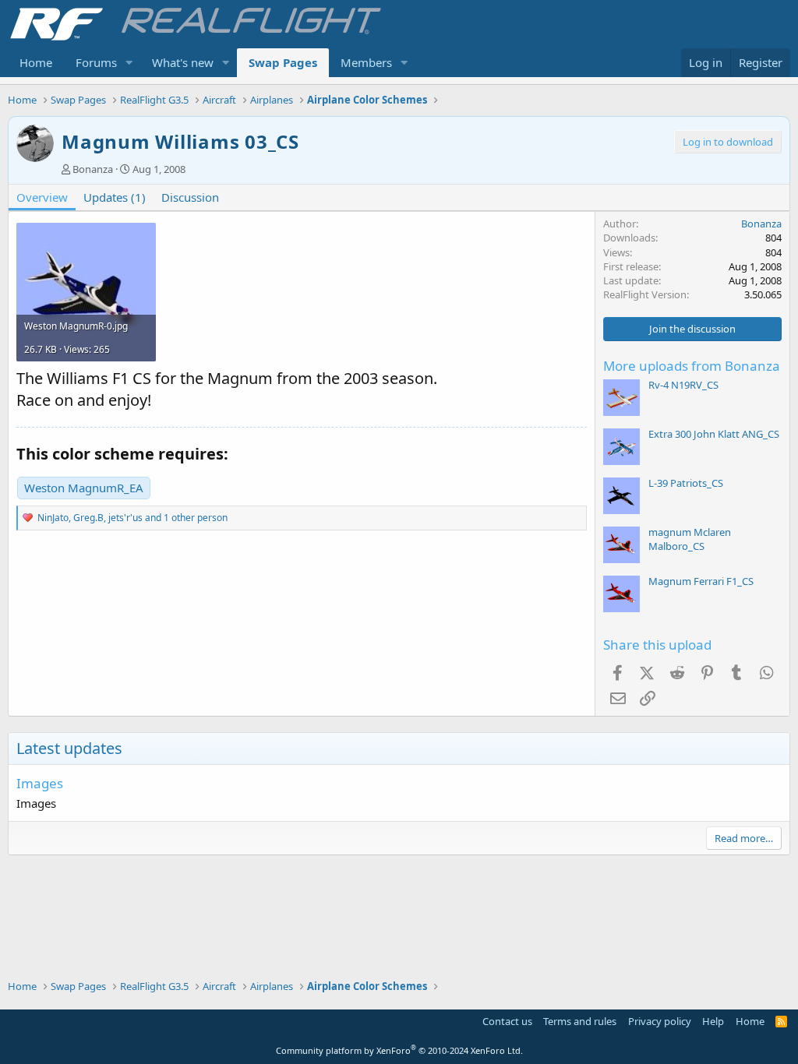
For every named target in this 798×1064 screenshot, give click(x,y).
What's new (183, 62)
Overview (42, 197)
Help (713, 1021)
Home (35, 62)
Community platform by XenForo (399, 1050)
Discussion (190, 197)
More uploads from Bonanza (691, 366)
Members (366, 62)
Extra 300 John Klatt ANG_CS (713, 434)
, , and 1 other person (132, 517)
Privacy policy (659, 1021)
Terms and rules (579, 1021)
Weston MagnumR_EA (83, 487)
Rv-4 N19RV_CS (683, 385)
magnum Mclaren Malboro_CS (689, 539)
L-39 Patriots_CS (685, 483)
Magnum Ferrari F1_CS (701, 581)
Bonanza (92, 169)
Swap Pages (283, 62)
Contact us (507, 1021)
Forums (96, 62)
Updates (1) (114, 197)
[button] (129, 62)
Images (39, 783)
